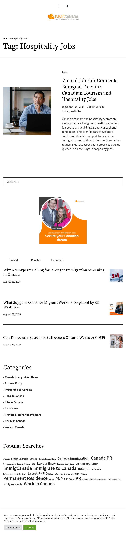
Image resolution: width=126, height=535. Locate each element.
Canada (33, 458)
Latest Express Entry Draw (14, 474)
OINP (76, 474)
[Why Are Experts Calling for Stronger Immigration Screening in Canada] (116, 275)
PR (78, 478)
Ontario (83, 474)
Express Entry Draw (65, 464)
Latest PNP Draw (40, 473)
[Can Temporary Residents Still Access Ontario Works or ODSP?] (116, 340)
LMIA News (12, 408)
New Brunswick (66, 474)
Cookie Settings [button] (13, 527)
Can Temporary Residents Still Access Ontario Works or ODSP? (54, 337)
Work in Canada (14, 427)
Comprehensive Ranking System (16, 464)
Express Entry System (87, 463)
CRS (33, 464)
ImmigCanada (17, 468)
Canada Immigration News (21, 377)
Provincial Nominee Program (23, 415)
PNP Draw (69, 479)
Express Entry (13, 383)
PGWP (51, 479)
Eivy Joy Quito (73, 111)
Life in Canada (14, 402)
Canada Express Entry (47, 459)
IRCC (81, 469)
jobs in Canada (93, 469)
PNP (59, 478)
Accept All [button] (29, 527)
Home (6, 38)
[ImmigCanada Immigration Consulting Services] (63, 17)
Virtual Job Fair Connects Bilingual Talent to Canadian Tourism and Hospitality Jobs (89, 90)
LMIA (56, 474)
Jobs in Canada (95, 106)
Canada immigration (73, 458)
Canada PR (101, 458)
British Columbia (19, 458)
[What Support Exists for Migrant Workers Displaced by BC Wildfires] (116, 308)
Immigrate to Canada (18, 389)
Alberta (6, 459)
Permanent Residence (25, 478)
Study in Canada (15, 421)
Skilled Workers (114, 479)
